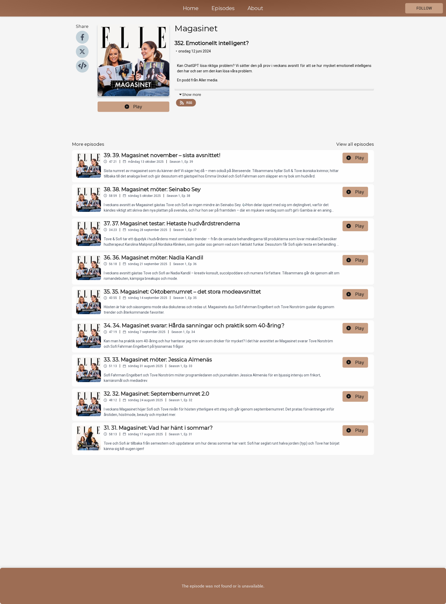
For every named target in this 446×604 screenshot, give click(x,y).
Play (137, 106)
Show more (191, 94)
